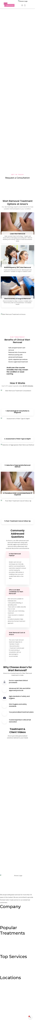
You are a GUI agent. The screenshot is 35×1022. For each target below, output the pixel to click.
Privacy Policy (16, 1008)
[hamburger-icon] (5, 3)
